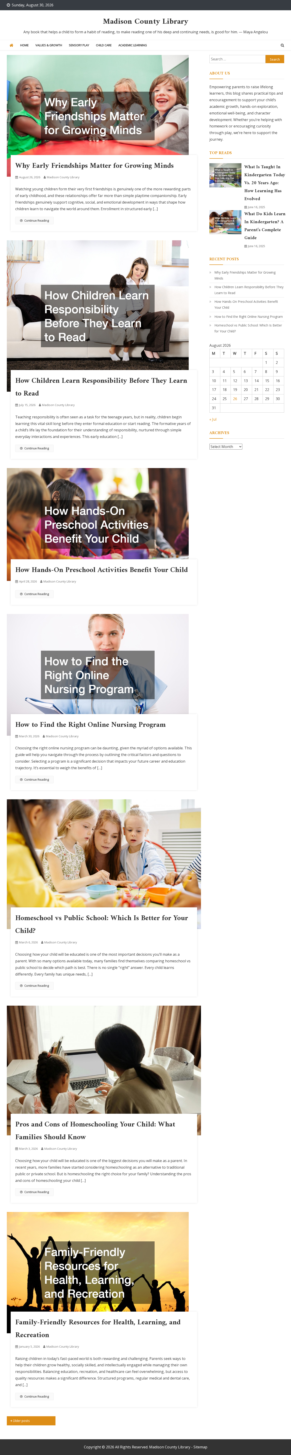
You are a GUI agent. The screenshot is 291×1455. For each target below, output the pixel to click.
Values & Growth (48, 45)
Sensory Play (79, 45)
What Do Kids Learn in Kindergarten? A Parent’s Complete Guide (265, 226)
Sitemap (200, 1447)
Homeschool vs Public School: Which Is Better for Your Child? (248, 328)
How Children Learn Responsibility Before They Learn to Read (248, 290)
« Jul (212, 419)
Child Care (104, 45)
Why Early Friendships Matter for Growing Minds (94, 166)
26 (235, 398)
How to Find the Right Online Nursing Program (90, 725)
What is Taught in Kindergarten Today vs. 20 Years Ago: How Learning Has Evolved (264, 183)
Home (24, 45)
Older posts (21, 1421)
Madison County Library (145, 22)
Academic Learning (132, 45)
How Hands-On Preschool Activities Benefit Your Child (101, 570)
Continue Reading (36, 220)
